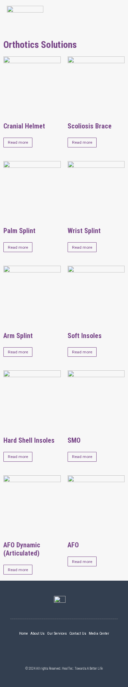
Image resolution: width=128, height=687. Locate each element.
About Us (37, 633)
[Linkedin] (52, 653)
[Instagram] (76, 653)
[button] (114, 14)
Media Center (99, 633)
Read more (18, 142)
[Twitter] (64, 653)
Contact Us (77, 633)
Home (23, 633)
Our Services (57, 633)
